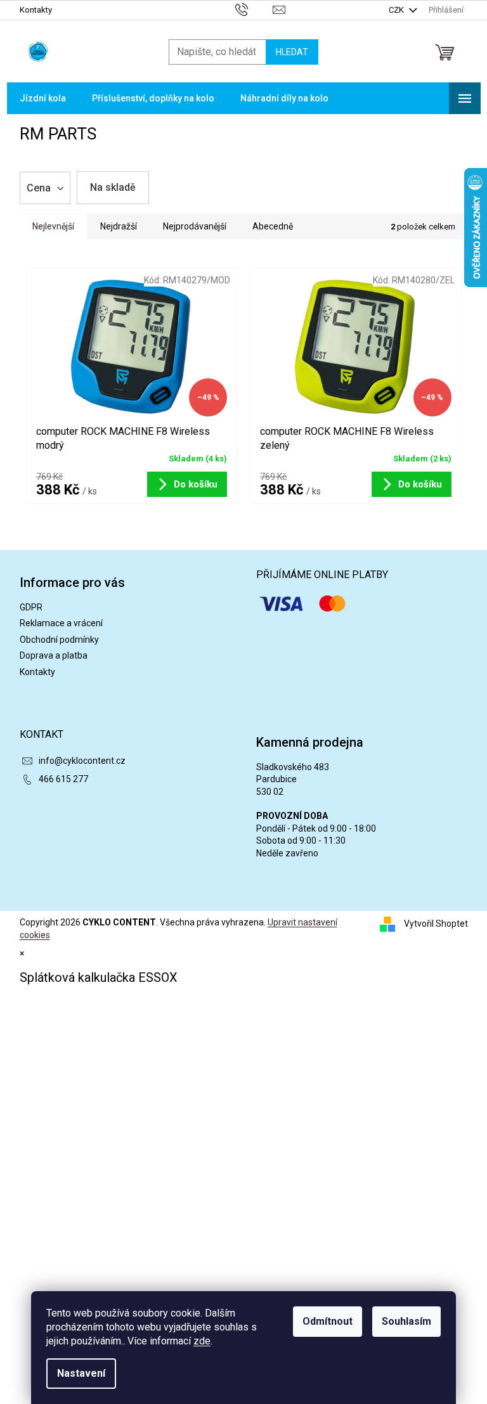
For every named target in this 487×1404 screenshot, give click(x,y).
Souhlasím (406, 1321)
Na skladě (113, 187)
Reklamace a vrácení (61, 623)
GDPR (31, 607)
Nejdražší (118, 226)
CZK (397, 10)
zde (202, 1341)
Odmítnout (327, 1321)
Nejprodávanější (194, 226)
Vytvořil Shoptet (436, 923)
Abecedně (272, 226)
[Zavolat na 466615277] (254, 9)
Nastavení (81, 1373)
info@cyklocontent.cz (82, 761)
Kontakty (36, 10)
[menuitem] (43, 98)
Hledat (292, 52)
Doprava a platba (54, 655)
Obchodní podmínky (59, 639)
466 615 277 (63, 779)
